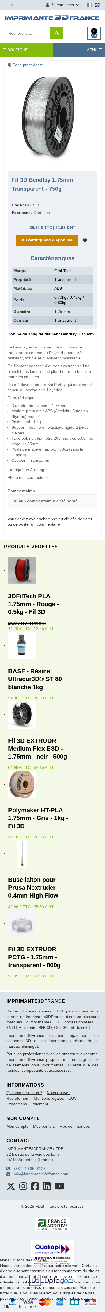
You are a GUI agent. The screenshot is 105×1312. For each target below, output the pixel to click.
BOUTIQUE (17, 50)
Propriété (22, 279)
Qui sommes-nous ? (24, 1092)
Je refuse (27, 1306)
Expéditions (16, 1104)
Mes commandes (74, 1126)
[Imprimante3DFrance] (52, 18)
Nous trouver (58, 1092)
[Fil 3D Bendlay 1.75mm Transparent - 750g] (52, 118)
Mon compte (17, 1126)
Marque (20, 270)
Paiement (39, 1104)
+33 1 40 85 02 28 (28, 1168)
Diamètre (21, 311)
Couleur (21, 320)
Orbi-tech (41, 212)
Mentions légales (49, 1098)
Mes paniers (44, 1126)
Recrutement (17, 1098)
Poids (18, 300)
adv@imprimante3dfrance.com (39, 1174)
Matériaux (22, 288)
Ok (6, 1306)
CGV (72, 1098)
